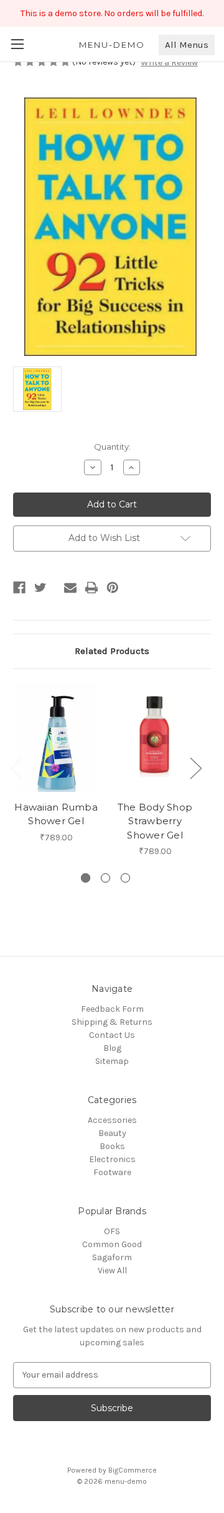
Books (112, 1146)
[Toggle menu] (17, 44)
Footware (112, 1172)
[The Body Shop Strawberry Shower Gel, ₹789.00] (155, 738)
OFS (112, 1231)
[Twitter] (40, 587)
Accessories (112, 1120)
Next (195, 767)
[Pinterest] (112, 587)
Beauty (112, 1133)
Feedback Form (112, 1009)
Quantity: (112, 447)
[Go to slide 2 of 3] (105, 878)
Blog (112, 1048)
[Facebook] (19, 587)
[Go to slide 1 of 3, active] (85, 878)
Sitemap (112, 1061)
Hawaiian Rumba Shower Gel (56, 814)
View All (112, 1270)
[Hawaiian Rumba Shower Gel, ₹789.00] (56, 738)
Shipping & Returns (112, 1022)
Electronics (112, 1159)
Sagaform (112, 1257)
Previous (16, 767)
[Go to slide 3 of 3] (125, 878)
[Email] (70, 587)
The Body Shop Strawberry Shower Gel (155, 821)
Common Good (112, 1244)
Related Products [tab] (112, 651)
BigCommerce (132, 1470)
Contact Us (112, 1035)
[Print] (91, 587)
